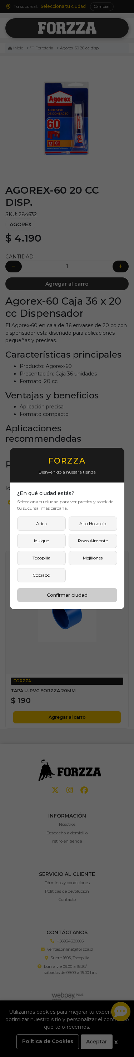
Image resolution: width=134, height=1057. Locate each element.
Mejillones (93, 558)
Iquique (41, 540)
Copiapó (41, 575)
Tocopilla (41, 558)
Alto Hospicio (92, 523)
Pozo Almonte (93, 540)
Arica (41, 523)
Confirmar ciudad (67, 595)
